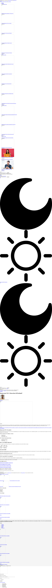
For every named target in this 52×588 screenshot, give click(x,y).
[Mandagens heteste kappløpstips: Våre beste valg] (8, 12)
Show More (4, 176)
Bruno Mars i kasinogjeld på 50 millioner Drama (7, 93)
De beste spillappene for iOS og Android (6, 23)
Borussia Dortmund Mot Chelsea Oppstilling (5, 553)
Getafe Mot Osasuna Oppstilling (3, 544)
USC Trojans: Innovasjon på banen (21, 427)
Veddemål (1, 391)
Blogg (0, 497)
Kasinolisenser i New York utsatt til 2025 (6, 83)
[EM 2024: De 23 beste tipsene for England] (8, 52)
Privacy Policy (10, 0)
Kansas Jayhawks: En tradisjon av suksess (12, 427)
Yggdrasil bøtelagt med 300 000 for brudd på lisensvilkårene (9, 103)
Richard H (1, 400)
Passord (1, 578)
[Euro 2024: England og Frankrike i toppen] (8, 42)
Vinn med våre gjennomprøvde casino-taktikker (7, 157)
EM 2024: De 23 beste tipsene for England (5, 467)
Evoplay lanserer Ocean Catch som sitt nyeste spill (8, 134)
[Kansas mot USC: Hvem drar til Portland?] (8, 32)
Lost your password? (2, 582)
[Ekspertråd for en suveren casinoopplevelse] (3, 503)
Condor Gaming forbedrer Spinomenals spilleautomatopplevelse (9, 114)
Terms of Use (14, 0)
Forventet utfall (35, 427)
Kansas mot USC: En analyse (3, 427)
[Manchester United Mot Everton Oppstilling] (3, 560)
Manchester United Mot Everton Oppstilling (4, 562)
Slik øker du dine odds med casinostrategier (7, 169)
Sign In (7, 388)
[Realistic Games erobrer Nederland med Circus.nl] (8, 63)
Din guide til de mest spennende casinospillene (7, 159)
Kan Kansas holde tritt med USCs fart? (41, 427)
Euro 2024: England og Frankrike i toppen (5, 465)
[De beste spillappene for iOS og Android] (8, 22)
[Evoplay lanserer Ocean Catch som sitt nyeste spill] (8, 133)
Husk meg (2, 579)
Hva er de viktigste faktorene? (29, 427)
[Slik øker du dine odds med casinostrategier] (8, 168)
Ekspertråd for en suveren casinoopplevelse (7, 147)
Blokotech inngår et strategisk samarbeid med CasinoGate (8, 124)
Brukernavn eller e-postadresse (3, 576)
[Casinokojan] (5, 1)
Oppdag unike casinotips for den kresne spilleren (7, 137)
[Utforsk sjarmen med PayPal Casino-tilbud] (8, 73)
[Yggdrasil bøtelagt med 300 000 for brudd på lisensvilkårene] (8, 102)
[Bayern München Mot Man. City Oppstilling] (3, 534)
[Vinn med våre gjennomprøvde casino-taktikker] (8, 156)
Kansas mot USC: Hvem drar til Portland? (7, 33)
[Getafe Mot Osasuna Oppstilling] (3, 543)
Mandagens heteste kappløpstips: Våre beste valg (7, 13)
